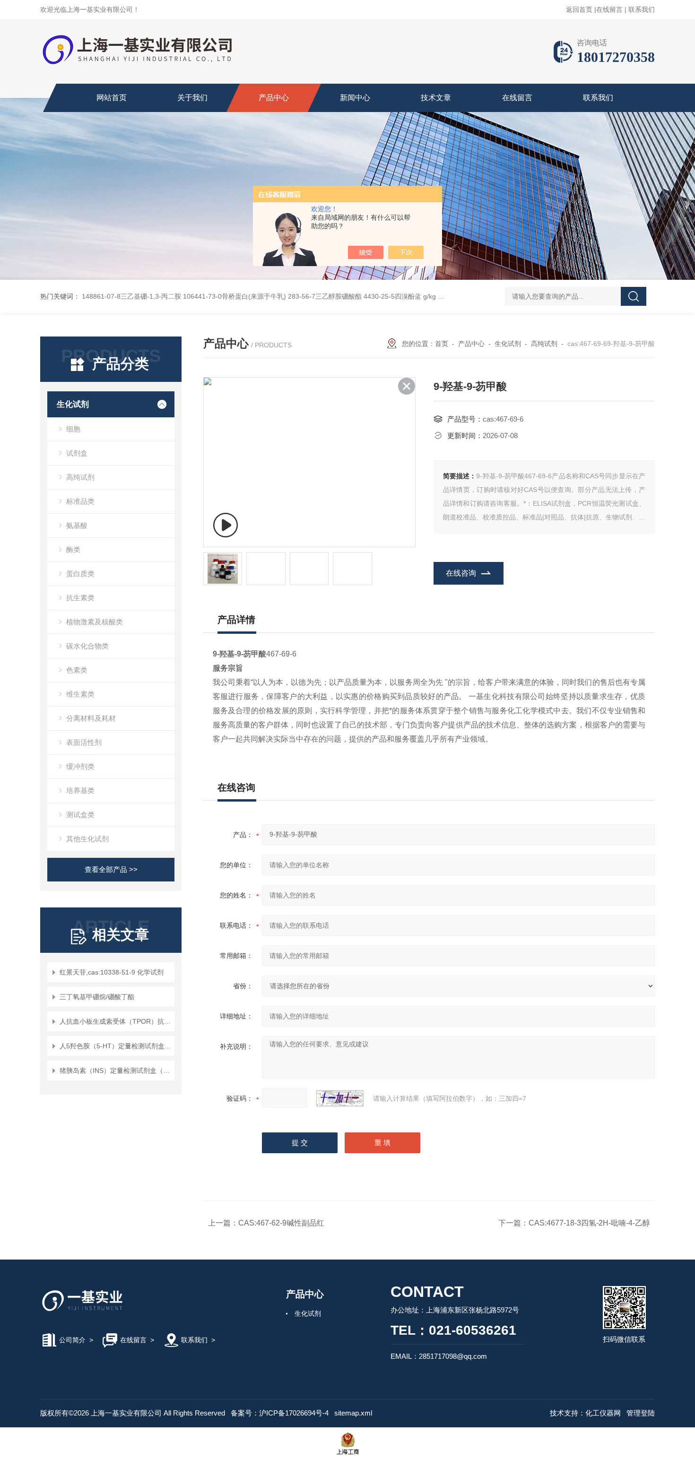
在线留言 (609, 9)
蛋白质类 (80, 574)
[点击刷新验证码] (340, 1098)
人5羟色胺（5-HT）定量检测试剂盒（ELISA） (116, 1046)
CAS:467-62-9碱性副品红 (281, 1223)
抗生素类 (80, 598)
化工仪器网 (603, 1413)
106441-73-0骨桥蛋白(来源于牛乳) (234, 296)
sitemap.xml (353, 1413)
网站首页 (111, 98)
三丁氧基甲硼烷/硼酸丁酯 (97, 997)
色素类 (76, 670)
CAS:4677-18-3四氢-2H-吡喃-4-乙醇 (589, 1223)
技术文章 (436, 98)
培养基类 (80, 790)
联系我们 (641, 9)
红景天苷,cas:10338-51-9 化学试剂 (112, 972)
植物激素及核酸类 (94, 622)
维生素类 (80, 694)
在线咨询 (461, 573)
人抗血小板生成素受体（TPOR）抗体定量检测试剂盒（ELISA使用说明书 (116, 1021)
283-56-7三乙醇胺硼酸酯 (325, 296)
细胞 (73, 429)
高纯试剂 (80, 477)
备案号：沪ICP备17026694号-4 (280, 1413)
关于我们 (192, 98)
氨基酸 (76, 525)
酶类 (73, 549)
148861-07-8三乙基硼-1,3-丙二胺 (131, 296)
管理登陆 (640, 1413)
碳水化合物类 (87, 646)
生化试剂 (73, 404)
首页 (441, 343)
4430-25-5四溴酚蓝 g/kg (400, 296)
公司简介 (72, 1340)
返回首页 (579, 9)
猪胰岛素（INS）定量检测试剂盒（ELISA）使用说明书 (116, 1070)
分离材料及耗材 (91, 718)
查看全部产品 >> (111, 869)
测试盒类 (80, 815)
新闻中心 (355, 98)
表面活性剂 (84, 742)
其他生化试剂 (87, 839)
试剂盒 (76, 453)
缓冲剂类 (80, 766)
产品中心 (274, 98)
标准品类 (80, 501)
